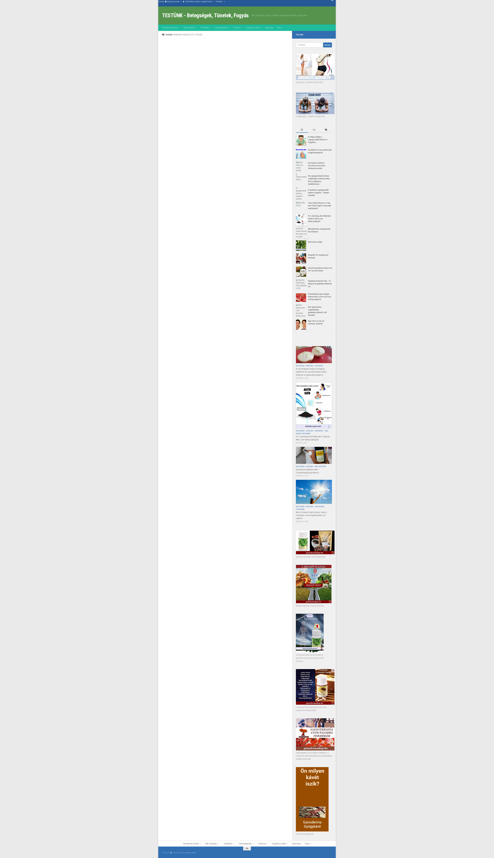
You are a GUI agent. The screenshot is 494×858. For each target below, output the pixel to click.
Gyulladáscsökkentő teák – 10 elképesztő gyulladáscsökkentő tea (320, 284)
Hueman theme (190, 853)
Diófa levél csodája (315, 242)
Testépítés (219, 2)
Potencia (236, 27)
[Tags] (326, 130)
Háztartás (319, 366)
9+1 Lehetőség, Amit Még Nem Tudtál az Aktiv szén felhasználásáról (319, 219)
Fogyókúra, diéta (253, 27)
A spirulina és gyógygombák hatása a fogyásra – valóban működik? (318, 193)
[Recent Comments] (314, 130)
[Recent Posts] (302, 130)
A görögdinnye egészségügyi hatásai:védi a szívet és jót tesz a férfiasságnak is (319, 297)
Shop (279, 27)
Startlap (161, 2)
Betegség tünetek (173, 2)
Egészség (269, 27)
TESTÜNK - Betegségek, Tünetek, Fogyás (205, 15)
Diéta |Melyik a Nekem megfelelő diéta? (198, 2)
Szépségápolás (221, 27)
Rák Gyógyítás (189, 27)
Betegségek (300, 366)
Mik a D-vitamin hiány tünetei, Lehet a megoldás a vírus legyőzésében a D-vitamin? (311, 515)
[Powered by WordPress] (171, 852)
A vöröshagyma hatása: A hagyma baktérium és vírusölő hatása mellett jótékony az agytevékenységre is (311, 372)
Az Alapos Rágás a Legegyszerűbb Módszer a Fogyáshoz (317, 139)
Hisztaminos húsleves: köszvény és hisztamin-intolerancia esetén (317, 165)
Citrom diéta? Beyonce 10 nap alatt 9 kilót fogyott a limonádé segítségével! (319, 206)
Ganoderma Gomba (170, 27)
